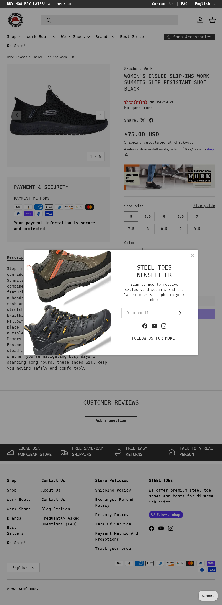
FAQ (184, 4)
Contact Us (163, 4)
